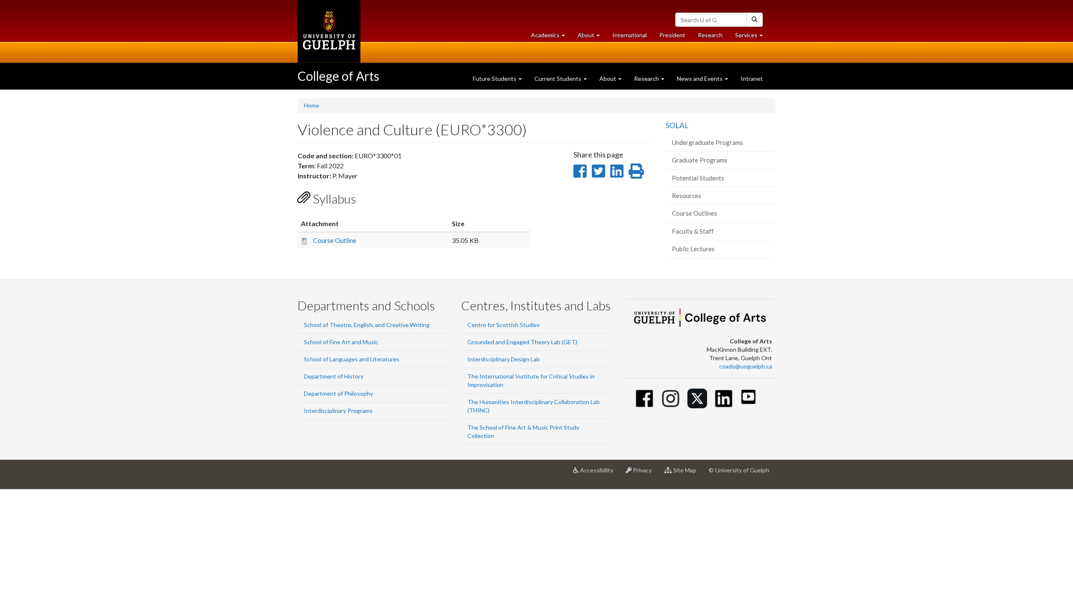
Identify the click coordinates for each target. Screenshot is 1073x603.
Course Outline (334, 240)
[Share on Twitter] (598, 171)
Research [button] (647, 78)
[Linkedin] (723, 398)
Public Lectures (693, 249)
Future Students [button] (495, 78)
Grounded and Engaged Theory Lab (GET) (522, 341)
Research (713, 37)
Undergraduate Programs (707, 142)
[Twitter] (697, 398)
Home (311, 105)
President (672, 35)
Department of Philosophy (338, 393)
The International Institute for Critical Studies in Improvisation (531, 380)
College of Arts (338, 75)
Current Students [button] (558, 78)
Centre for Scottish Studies (503, 324)
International (629, 35)
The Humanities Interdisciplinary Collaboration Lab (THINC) (533, 406)
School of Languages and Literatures (351, 359)
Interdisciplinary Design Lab (503, 359)
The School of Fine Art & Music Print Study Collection (523, 431)
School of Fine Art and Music (341, 341)
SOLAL (677, 125)
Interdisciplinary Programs (338, 410)
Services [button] (752, 37)
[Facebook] (644, 398)
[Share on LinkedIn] (616, 171)
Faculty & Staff (693, 231)
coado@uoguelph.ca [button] (745, 366)
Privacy (645, 473)
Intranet (752, 78)
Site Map (687, 473)
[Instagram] (671, 398)
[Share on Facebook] (579, 171)
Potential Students (698, 178)
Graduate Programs (699, 160)
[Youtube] (748, 397)
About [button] (592, 37)
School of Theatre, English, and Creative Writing (367, 324)
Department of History (333, 376)
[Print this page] (636, 171)
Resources (686, 195)
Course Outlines (694, 213)
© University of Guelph (739, 470)
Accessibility (599, 473)
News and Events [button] (700, 78)
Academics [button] (551, 37)
